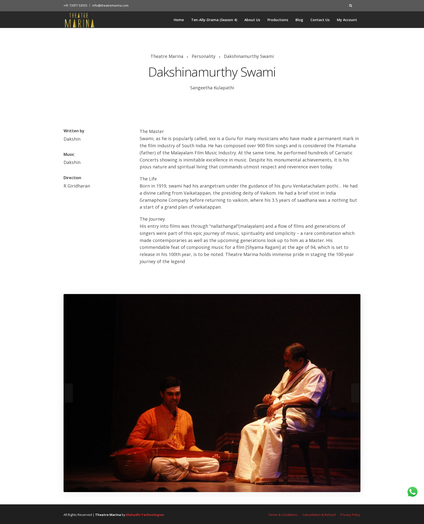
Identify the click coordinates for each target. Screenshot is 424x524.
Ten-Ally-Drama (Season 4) (214, 19)
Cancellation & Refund (318, 514)
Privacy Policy (350, 514)
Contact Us (320, 19)
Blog (299, 19)
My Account (347, 19)
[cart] (358, 5)
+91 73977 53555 (75, 5)
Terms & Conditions (282, 514)
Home (179, 19)
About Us (252, 19)
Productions (277, 19)
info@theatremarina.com (110, 5)
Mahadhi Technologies (145, 514)
